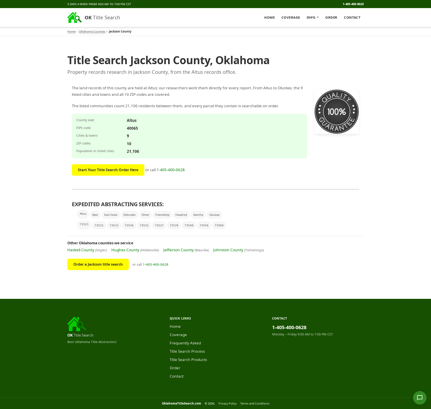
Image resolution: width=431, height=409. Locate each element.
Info (311, 17)
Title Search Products (188, 359)
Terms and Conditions (254, 403)
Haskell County (80, 249)
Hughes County (125, 249)
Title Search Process (187, 351)
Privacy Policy (227, 403)
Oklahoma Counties (92, 31)
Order (331, 17)
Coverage (290, 17)
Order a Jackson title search (98, 264)
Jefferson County (178, 249)
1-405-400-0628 (353, 4)
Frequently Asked (185, 343)
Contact (352, 17)
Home (269, 17)
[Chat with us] (420, 398)
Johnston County (228, 249)
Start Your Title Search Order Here (108, 169)
